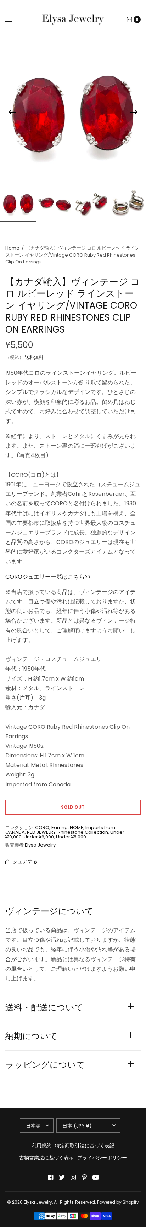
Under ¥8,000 (71, 836)
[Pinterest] (84, 1177)
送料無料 (34, 357)
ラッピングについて (45, 1065)
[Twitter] (61, 1177)
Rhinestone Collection (83, 832)
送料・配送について (44, 1007)
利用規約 (41, 1145)
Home (12, 248)
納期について (31, 1036)
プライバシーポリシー (102, 1157)
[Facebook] (50, 1177)
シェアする (25, 861)
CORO (42, 827)
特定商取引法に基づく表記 (84, 1145)
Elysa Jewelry (40, 845)
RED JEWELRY (41, 832)
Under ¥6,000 (39, 836)
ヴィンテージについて (49, 911)
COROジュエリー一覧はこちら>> (48, 577)
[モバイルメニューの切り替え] (13, 19)
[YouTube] (95, 1177)
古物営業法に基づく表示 (46, 1157)
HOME (76, 827)
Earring (59, 827)
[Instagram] (73, 1177)
